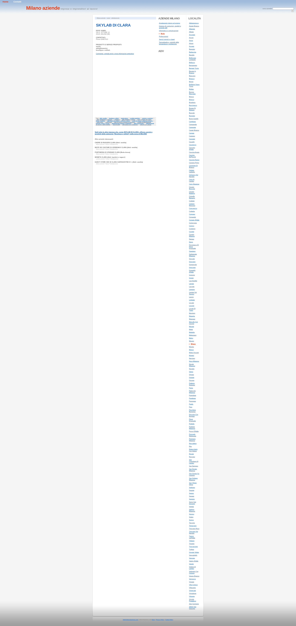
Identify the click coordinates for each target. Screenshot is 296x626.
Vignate (191, 582)
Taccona (192, 523)
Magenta (192, 316)
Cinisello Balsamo (192, 197)
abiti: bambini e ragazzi (128, 119)
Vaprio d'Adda (193, 561)
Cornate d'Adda (194, 220)
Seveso (191, 514)
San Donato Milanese (193, 470)
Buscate (192, 113)
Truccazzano (193, 546)
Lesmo (191, 297)
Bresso (191, 97)
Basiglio (191, 55)
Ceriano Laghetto (192, 171)
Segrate (191, 490)
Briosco (191, 100)
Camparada (193, 124)
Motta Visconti (194, 353)
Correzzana (193, 223)
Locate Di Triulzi (192, 309)
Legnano (192, 289)
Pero (190, 407)
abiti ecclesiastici (139, 123)
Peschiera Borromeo (192, 411)
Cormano (192, 214)
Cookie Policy (169, 619)
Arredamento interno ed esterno (169, 23)
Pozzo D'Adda (194, 431)
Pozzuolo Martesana (192, 435)
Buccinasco (193, 105)
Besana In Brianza (192, 72)
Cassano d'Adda (192, 148)
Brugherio (192, 102)
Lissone (191, 306)
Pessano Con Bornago (193, 415)
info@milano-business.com (130, 619)
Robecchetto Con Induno (193, 450)
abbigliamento (115, 18)
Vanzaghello (193, 555)
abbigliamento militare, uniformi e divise (118, 120)
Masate (191, 326)
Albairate (192, 29)
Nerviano (192, 358)
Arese (191, 40)
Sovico (191, 520)
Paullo (191, 404)
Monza (191, 350)
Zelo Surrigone (194, 604)
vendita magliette (135, 118)
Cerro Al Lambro (191, 180)
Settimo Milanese (192, 510)
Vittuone (192, 596)
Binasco (191, 79)
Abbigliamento (114, 144)
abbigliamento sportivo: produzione (122, 123)
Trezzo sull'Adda (192, 537)
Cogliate (191, 201)
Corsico (191, 226)
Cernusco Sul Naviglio (193, 176)
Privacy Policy (160, 619)
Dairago (191, 239)
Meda (191, 329)
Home (5, 2)
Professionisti (163, 36)
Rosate (191, 454)
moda (108, 18)
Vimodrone (192, 593)
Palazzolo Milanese (192, 391)
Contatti (17, 2)
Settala (191, 507)
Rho (190, 446)
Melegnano (192, 335)
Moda (107, 144)
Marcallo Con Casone (193, 323)
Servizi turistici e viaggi (167, 39)
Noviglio (191, 369)
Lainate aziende (100, 158)
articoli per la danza (145, 124)
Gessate (192, 259)
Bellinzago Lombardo (192, 59)
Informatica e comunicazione (168, 31)
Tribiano (191, 541)
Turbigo (191, 549)
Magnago (192, 319)
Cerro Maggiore (194, 184)
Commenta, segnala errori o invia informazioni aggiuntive (115, 54)
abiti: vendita (103, 118)
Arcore (191, 38)
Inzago (191, 278)
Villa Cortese (193, 585)
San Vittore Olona (193, 484)
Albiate (191, 32)
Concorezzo (193, 208)
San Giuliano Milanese (193, 479)
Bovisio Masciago (192, 93)
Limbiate (192, 300)
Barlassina (192, 52)
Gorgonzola (193, 265)
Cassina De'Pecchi (192, 156)
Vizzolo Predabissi (192, 600)
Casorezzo (192, 145)
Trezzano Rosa (194, 529)
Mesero (191, 341)
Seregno (192, 499)
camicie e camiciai (147, 118)
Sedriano (192, 487)
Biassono (192, 76)
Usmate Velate (194, 552)
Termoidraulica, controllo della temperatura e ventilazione (169, 43)
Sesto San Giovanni (192, 503)
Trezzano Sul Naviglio (193, 532)
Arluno (191, 43)
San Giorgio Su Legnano (194, 474)
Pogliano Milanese (192, 427)
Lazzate (191, 287)
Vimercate (192, 590)
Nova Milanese (194, 361)
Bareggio (192, 49)
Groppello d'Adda (192, 271)
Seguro (191, 493)
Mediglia (192, 332)
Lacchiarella (193, 281)
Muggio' (191, 355)
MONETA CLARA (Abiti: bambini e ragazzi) (110, 157)
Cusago (191, 232)
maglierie (117, 119)
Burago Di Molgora (192, 109)
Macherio (192, 313)
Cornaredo (192, 217)
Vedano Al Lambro (192, 567)
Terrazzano (192, 526)
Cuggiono (192, 229)
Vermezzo (192, 579)
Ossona (191, 380)
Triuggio (191, 544)
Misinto (191, 347)
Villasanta (192, 588)
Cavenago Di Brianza (193, 166)
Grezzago (192, 267)
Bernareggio (193, 65)
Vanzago (192, 558)
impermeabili (116, 124)
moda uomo (100, 122)
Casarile (191, 142)
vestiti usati (108, 122)
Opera (191, 372)
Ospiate (191, 377)
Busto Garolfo (193, 119)
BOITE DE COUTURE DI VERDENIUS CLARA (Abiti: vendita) (116, 147)
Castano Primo (194, 163)
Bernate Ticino (194, 68)
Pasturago (192, 401)
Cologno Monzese (192, 204)
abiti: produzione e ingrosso (104, 119)
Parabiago (192, 398)
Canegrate (192, 127)
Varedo (191, 564)
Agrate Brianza (194, 26)
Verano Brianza (194, 576)
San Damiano (193, 466)
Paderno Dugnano (192, 384)
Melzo (191, 338)
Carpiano (192, 136)
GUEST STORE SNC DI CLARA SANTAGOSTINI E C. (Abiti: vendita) (119, 162)
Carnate (191, 133)
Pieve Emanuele (192, 420)
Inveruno (192, 275)
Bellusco (192, 62)
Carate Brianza (194, 130)
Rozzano (192, 457)
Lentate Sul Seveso (193, 293)
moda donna (124, 118)
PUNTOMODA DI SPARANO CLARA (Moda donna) (112, 152)
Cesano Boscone (192, 188)
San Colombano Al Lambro (193, 461)
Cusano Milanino (192, 235)
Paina (191, 388)
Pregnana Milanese (192, 440)
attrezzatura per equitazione (130, 124)
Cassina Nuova (194, 160)
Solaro (191, 517)
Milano (193, 344)
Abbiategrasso (194, 23)
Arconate (192, 35)
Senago (191, 496)
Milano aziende (101, 18)
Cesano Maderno (192, 192)
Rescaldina (192, 443)
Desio (191, 242)
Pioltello (191, 424)
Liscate (191, 303)
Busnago (192, 116)
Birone (191, 82)
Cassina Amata (194, 152)
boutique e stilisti (114, 118)
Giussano (192, 262)
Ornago (191, 375)
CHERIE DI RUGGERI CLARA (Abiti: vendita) (110, 142)
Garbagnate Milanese (193, 255)
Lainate (191, 284)
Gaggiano (192, 251)
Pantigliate (192, 395)
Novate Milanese (192, 365)
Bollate (191, 89)
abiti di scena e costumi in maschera (124, 122)
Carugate (192, 139)
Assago (191, 46)
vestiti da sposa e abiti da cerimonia (142, 120)
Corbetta (192, 211)
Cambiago (192, 122)
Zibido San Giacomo (192, 607)
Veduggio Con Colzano (193, 572)
